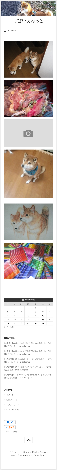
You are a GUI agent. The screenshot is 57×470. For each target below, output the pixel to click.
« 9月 (6, 327)
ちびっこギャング (15, 194)
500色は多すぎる (15, 275)
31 (43, 323)
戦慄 (9, 73)
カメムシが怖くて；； (17, 142)
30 (35, 323)
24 (43, 319)
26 (8, 323)
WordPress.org (12, 409)
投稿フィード (11, 400)
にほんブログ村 (10, 431)
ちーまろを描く (14, 235)
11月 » (12, 327)
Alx (44, 455)
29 (28, 323)
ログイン (10, 395)
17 (43, 315)
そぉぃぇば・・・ (15, 112)
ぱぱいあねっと (28, 20)
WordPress (27, 455)
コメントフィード (13, 404)
